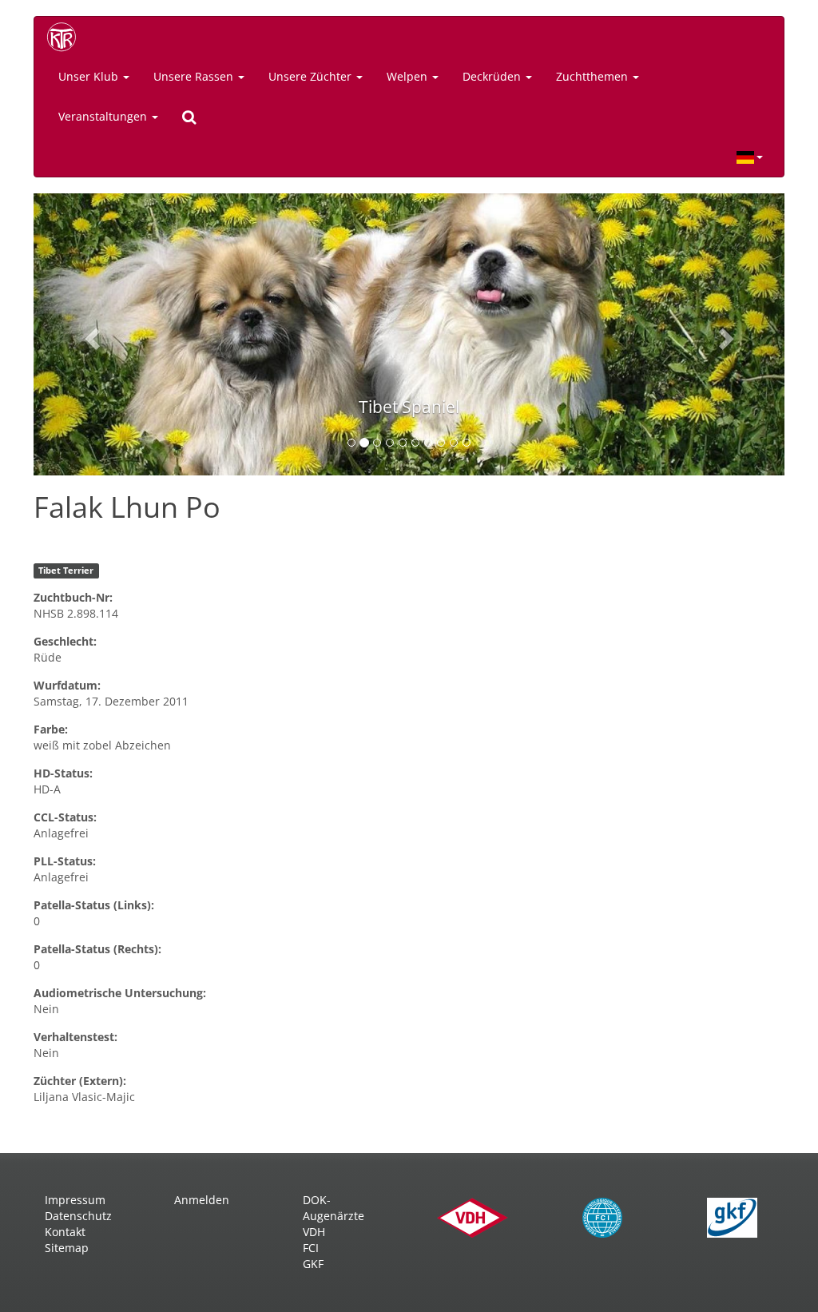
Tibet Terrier (65, 570)
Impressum (75, 1199)
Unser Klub (89, 76)
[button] (90, 334)
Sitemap (67, 1247)
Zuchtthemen (593, 76)
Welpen (409, 76)
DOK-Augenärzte (333, 1207)
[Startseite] (67, 37)
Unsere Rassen (194, 76)
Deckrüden (493, 76)
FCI (311, 1247)
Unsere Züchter (311, 76)
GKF (313, 1263)
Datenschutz (78, 1215)
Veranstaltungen (104, 116)
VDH (314, 1231)
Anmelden (201, 1199)
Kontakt (65, 1231)
